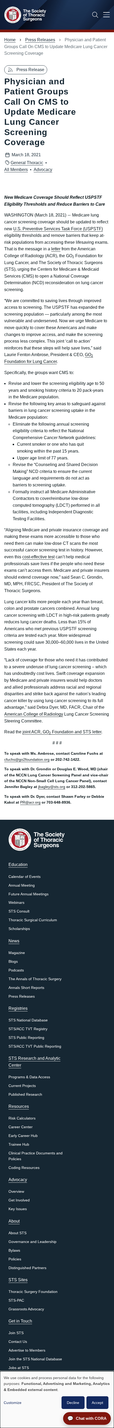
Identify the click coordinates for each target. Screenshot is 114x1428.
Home (10, 40)
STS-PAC (16, 1300)
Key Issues (17, 1209)
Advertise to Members (26, 1350)
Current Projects (22, 1086)
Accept (97, 1403)
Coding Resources (24, 1168)
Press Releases (40, 40)
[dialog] (57, 1399)
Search (95, 15)
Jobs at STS (18, 1368)
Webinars (16, 903)
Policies (14, 1259)
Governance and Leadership (32, 1242)
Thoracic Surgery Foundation (33, 1292)
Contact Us (17, 1342)
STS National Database (28, 1020)
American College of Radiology (33, 714)
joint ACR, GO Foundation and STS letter (62, 732)
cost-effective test (38, 557)
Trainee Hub (18, 1144)
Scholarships (19, 929)
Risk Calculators (22, 1118)
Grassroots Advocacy (26, 1309)
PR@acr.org (30, 802)
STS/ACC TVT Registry (27, 1029)
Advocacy (43, 169)
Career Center (20, 1127)
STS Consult (18, 911)
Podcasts (16, 970)
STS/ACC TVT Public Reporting (34, 1046)
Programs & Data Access (29, 1077)
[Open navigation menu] (106, 15)
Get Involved (19, 1200)
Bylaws (14, 1250)
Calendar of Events (24, 877)
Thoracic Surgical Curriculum (32, 920)
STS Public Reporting (26, 1038)
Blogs (13, 962)
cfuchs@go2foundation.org (27, 759)
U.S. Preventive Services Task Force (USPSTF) (58, 229)
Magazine (16, 953)
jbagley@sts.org (51, 787)
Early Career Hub (23, 1136)
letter (55, 249)
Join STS (16, 1333)
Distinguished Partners (27, 1268)
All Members (16, 169)
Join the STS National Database (35, 1359)
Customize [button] (12, 1403)
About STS (17, 1233)
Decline (73, 1403)
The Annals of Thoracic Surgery (35, 979)
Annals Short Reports (26, 988)
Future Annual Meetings (28, 894)
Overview (16, 1192)
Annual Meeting (21, 885)
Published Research (25, 1095)
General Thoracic (27, 162)
